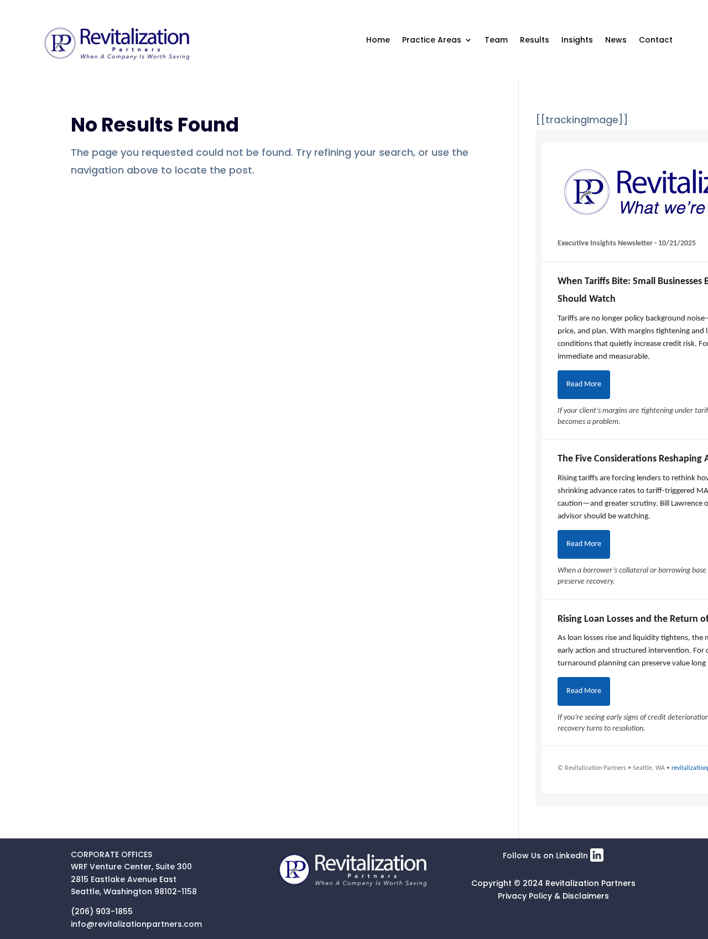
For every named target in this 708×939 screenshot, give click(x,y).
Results (534, 39)
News (616, 39)
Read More (583, 384)
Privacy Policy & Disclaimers (553, 895)
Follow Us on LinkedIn (546, 855)
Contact (656, 39)
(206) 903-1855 (102, 911)
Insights (577, 39)
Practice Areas (431, 39)
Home (378, 39)
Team (496, 39)
